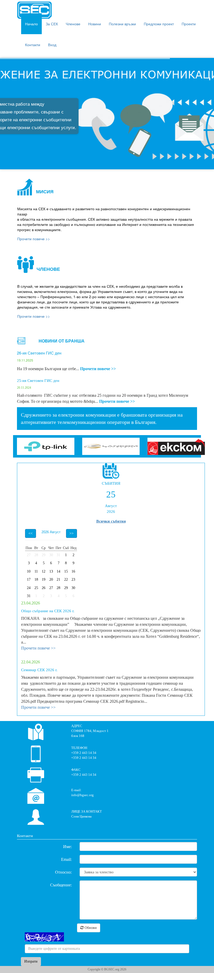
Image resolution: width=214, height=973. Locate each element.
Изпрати (31, 961)
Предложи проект (159, 23)
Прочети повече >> (98, 369)
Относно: (63, 872)
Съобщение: (61, 885)
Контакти (32, 44)
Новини (94, 23)
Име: (67, 846)
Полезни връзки (122, 23)
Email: (66, 859)
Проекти (189, 23)
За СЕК (52, 23)
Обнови (90, 928)
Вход (52, 44)
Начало (31, 23)
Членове (73, 23)
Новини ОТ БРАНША (62, 341)
